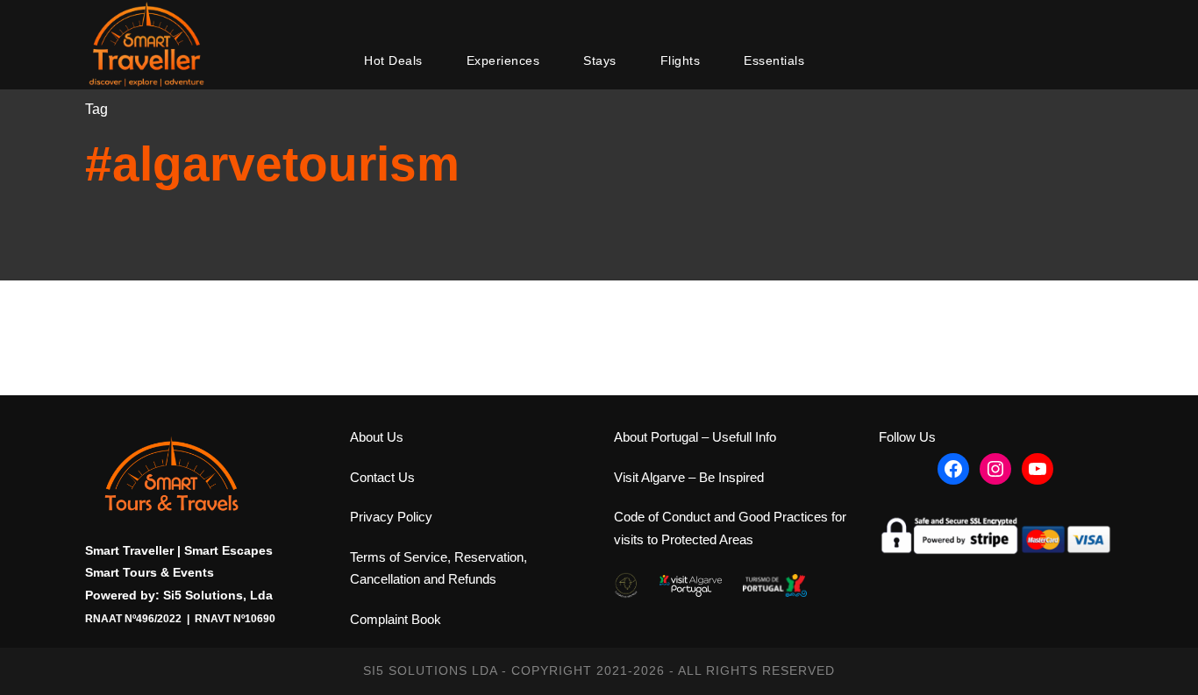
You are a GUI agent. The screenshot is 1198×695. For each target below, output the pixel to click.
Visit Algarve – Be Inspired (689, 477)
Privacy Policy (391, 516)
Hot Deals (393, 60)
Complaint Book (395, 619)
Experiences (503, 60)
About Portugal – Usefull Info (695, 436)
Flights (680, 60)
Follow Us (907, 436)
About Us (376, 436)
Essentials (774, 60)
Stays (600, 60)
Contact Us (382, 477)
